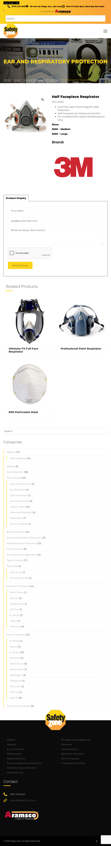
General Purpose (19, 501)
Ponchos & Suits (19, 578)
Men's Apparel (18, 458)
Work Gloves (14, 477)
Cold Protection (19, 495)
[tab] (16, 198)
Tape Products (15, 560)
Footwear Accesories (18, 706)
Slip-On (14, 598)
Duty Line (15, 686)
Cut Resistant (17, 489)
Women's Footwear (18, 586)
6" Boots (14, 615)
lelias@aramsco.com (22, 800)
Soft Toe (14, 609)
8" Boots (14, 641)
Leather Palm (17, 506)
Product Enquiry (16, 198)
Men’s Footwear (70, 758)
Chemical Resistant (21, 512)
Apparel (11, 452)
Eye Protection (15, 472)
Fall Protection (15, 549)
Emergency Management (21, 554)
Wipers (11, 466)
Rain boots (16, 572)
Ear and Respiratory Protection (24, 537)
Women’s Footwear (72, 753)
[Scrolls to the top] (104, 839)
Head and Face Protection (22, 543)
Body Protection (16, 532)
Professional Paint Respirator (81, 348)
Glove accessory (19, 523)
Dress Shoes (17, 603)
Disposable (16, 518)
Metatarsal (16, 680)
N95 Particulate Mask (23, 412)
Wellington (16, 675)
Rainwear (12, 566)
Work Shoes (17, 592)
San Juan (9, 3)
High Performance (20, 484)
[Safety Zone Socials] (97, 841)
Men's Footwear (16, 634)
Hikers (13, 620)
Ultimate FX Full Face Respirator (23, 350)
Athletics (15, 626)
